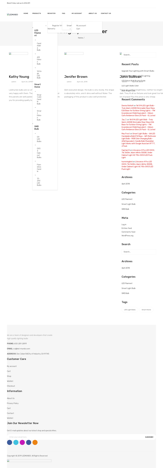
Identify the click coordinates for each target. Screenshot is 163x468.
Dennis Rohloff (127, 106)
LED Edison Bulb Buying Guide (133, 81)
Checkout (11, 386)
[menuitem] (26, 13)
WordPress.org (127, 236)
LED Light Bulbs (130, 310)
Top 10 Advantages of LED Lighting (136, 76)
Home (80, 38)
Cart (9, 371)
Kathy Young (19, 77)
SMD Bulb (125, 209)
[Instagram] (22, 442)
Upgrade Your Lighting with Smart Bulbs (138, 71)
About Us (11, 398)
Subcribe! (149, 437)
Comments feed (128, 232)
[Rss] (35, 442)
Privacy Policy (13, 403)
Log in (124, 224)
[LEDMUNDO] (12, 14)
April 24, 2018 (27, 82)
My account (147, 14)
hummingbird (127, 162)
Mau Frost (126, 134)
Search (153, 54)
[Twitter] (15, 442)
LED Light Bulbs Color (130, 86)
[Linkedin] (28, 442)
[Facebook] (9, 442)
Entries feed (127, 228)
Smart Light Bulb (128, 204)
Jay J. (124, 120)
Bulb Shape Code (128, 91)
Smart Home (146, 310)
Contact (10, 413)
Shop (9, 376)
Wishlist (152, 14)
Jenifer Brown (75, 77)
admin (13, 82)
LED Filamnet (127, 199)
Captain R (126, 150)
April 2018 (126, 184)
